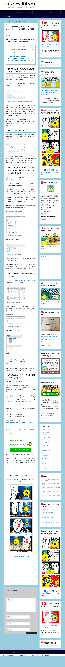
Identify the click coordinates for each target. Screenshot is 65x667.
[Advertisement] (21, 572)
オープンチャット (45, 418)
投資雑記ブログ (12, 433)
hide (23, 46)
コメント (9, 599)
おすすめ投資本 (45, 440)
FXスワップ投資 (45, 432)
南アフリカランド (45, 453)
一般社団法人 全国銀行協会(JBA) (48, 517)
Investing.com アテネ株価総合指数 (24, 101)
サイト (8, 629)
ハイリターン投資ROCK (20, 3)
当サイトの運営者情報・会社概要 (12, 652)
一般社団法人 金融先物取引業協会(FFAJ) (49, 520)
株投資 (43, 463)
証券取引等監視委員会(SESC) (47, 512)
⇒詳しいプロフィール (46, 345)
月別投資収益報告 (45, 460)
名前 (8, 616)
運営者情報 (8, 16)
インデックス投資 (45, 442)
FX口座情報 (44, 434)
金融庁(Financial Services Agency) (48, 509)
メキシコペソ (44, 445)
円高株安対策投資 (45, 450)
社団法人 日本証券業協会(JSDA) (48, 514)
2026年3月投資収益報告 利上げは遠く (49, 495)
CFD (42, 429)
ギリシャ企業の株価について (15, 52)
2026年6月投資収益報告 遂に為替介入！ (49, 483)
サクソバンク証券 (9, 235)
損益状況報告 (44, 458)
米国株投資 (44, 468)
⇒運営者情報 (44, 213)
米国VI (43, 466)
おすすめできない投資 (46, 437)
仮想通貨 (43, 447)
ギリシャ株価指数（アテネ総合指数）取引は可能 (19, 58)
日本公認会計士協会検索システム (50, 336)
